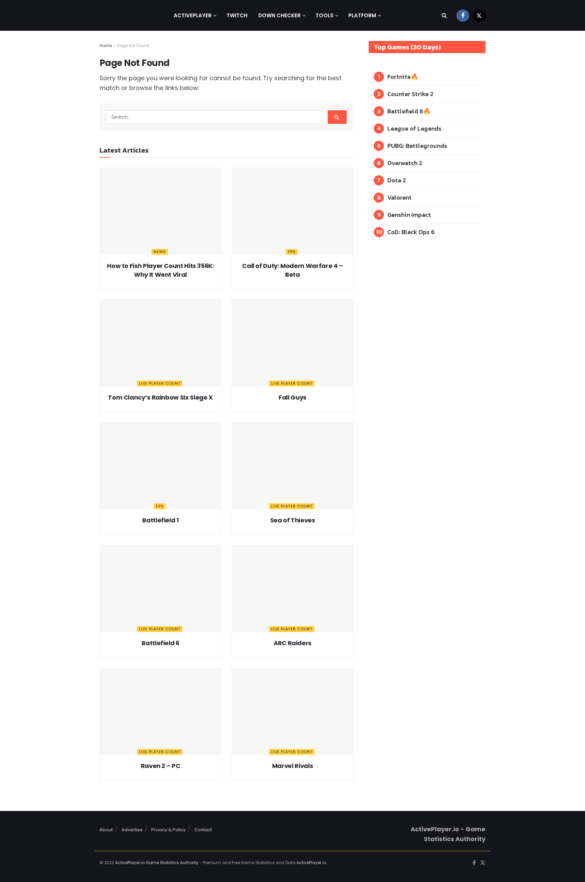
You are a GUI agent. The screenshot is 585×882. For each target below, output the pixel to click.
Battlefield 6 (160, 643)
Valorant (399, 197)
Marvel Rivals (292, 766)
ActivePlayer (193, 15)
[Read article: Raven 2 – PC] (160, 711)
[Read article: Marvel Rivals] (292, 711)
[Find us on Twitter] (479, 15)
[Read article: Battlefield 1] (160, 466)
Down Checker (279, 15)
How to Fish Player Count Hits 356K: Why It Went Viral (160, 270)
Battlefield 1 (160, 520)
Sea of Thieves (292, 520)
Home (106, 45)
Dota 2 (396, 180)
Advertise (132, 830)
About (106, 830)
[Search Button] (444, 15)
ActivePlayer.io (311, 862)
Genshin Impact (409, 214)
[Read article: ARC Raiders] (292, 588)
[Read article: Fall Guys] (292, 343)
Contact (203, 830)
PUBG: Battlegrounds (417, 145)
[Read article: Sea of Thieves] (292, 466)
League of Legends (414, 128)
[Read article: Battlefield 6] (160, 588)
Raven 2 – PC (160, 766)
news (160, 251)
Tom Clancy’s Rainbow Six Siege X (160, 397)
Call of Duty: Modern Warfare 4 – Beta (292, 270)
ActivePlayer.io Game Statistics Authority (156, 862)
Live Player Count (159, 383)
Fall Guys (292, 397)
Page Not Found (133, 45)
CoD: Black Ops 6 (411, 231)
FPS (292, 251)
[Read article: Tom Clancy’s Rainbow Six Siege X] (160, 343)
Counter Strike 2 (410, 93)
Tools (324, 15)
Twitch (236, 15)
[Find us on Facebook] (462, 15)
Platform (362, 15)
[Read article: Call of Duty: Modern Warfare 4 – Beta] (292, 211)
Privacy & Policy (168, 830)
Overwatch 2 (404, 162)
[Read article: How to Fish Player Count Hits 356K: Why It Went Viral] (160, 211)
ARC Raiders (292, 643)
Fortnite (399, 76)
